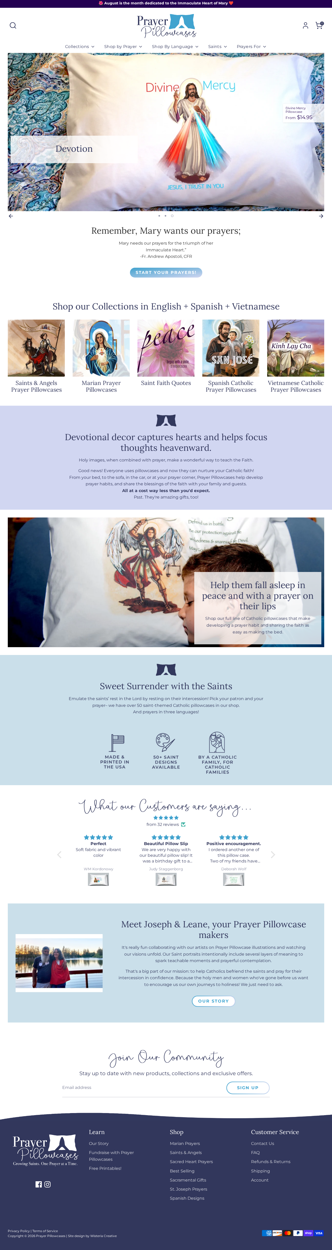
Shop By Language (173, 46)
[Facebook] (39, 1184)
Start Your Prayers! (166, 272)
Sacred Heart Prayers (191, 1161)
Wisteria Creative (103, 1236)
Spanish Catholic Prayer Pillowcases (231, 386)
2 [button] (165, 216)
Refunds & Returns (270, 1161)
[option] (166, 132)
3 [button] (172, 216)
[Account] (305, 25)
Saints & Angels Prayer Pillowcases (36, 386)
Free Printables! (105, 1168)
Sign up (248, 1087)
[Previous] (11, 216)
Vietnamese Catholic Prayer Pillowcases (296, 386)
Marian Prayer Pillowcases (101, 386)
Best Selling (182, 1171)
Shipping (260, 1171)
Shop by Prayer (121, 46)
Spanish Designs (187, 1198)
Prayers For (249, 46)
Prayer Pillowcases (50, 1236)
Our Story (213, 1001)
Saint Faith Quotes (166, 382)
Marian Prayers (185, 1143)
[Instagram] (47, 1184)
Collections (77, 46)
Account (260, 1180)
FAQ (255, 1152)
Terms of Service (45, 1231)
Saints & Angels (186, 1152)
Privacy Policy (19, 1231)
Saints (215, 46)
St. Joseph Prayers (188, 1189)
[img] (166, 817)
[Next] (321, 216)
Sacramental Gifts (188, 1180)
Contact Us (262, 1143)
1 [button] (159, 216)
